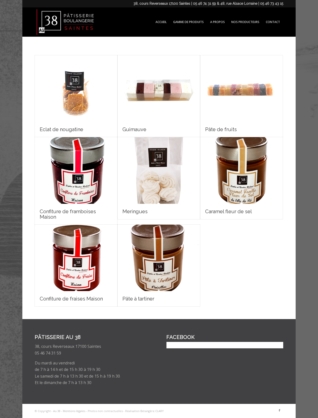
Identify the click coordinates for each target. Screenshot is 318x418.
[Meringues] (159, 170)
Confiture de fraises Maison (71, 299)
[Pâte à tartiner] (159, 258)
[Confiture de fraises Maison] (76, 258)
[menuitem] (161, 22)
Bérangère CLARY (152, 411)
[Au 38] (64, 22)
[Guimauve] (159, 88)
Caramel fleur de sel (228, 211)
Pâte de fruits (221, 129)
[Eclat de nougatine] (76, 88)
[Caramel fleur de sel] (241, 170)
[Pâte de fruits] (241, 88)
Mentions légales (74, 411)
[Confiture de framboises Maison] (76, 170)
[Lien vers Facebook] (279, 410)
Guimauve (134, 129)
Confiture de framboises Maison (68, 214)
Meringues (135, 211)
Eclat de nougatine (61, 129)
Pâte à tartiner (138, 299)
